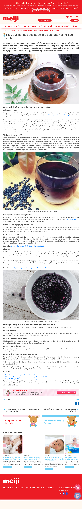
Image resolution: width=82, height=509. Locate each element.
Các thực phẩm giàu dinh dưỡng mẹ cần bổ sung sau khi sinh (30, 268)
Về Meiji (74, 26)
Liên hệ (50, 488)
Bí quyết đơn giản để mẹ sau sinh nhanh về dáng (21, 379)
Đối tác (40, 488)
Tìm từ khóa (75, 20)
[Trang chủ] (10, 18)
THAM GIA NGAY (66, 392)
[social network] (60, 493)
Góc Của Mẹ (21, 30)
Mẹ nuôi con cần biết (62, 26)
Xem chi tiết (7, 467)
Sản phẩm (17, 26)
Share (77, 399)
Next (77, 445)
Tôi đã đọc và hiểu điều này (41, 10)
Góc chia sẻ (13, 30)
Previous (4, 445)
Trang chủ (8, 26)
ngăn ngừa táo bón (72, 219)
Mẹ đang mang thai (29, 26)
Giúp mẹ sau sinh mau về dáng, (58, 115)
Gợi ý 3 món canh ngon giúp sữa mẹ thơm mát (20, 375)
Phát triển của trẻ (45, 26)
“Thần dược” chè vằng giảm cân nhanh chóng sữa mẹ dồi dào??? (26, 377)
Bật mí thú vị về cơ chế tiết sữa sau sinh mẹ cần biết (28, 246)
